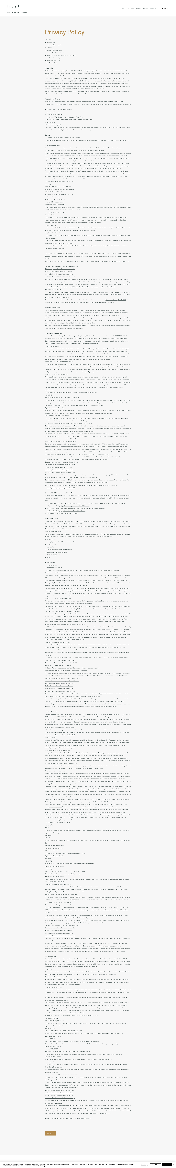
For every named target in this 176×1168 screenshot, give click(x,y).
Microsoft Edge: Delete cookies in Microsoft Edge (60, 277)
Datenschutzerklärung (38, 1166)
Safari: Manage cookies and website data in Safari (60, 269)
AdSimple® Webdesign (83, 1118)
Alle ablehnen (155, 1165)
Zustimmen (167, 1165)
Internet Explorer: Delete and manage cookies (59, 274)
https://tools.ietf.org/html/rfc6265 (116, 300)
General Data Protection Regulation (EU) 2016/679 (62, 73)
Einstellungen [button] (144, 1165)
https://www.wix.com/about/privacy (100, 1113)
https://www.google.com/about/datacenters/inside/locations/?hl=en (71, 423)
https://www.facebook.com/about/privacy (73, 511)
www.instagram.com (55, 807)
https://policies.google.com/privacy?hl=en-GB (61, 488)
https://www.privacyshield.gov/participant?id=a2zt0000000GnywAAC (84, 701)
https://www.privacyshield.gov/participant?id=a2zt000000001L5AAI (87, 482)
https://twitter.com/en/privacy (69, 513)
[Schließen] (174, 1165)
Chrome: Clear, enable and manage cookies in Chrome (62, 266)
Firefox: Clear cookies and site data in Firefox (59, 271)
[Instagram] (159, 9)
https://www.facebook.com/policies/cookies (71, 639)
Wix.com (81, 1008)
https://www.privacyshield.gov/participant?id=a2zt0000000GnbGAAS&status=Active (94, 1108)
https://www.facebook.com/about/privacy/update (102, 706)
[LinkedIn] (168, 9)
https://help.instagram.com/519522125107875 (75, 506)
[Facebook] (162, 9)
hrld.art (13, 6)
